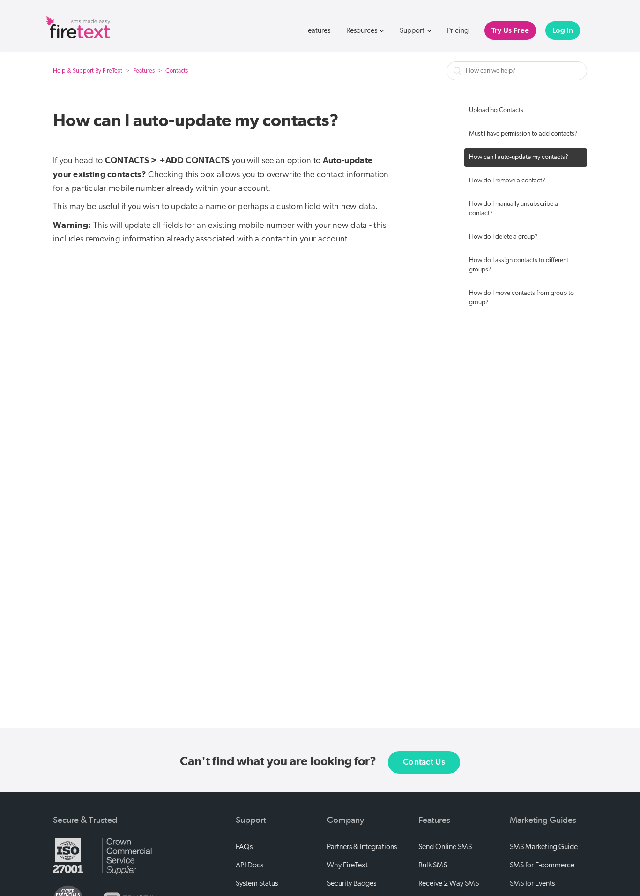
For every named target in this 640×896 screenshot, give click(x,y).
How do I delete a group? (503, 237)
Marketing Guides (543, 820)
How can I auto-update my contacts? (518, 157)
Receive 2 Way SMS (448, 883)
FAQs (244, 847)
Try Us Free (510, 30)
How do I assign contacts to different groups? (518, 265)
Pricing (458, 30)
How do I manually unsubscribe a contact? (513, 209)
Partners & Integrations (362, 847)
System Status (257, 883)
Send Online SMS (445, 847)
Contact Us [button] (424, 762)
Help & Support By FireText (87, 71)
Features (317, 30)
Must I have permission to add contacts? (523, 133)
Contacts (176, 71)
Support (413, 30)
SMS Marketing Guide (544, 847)
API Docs (249, 865)
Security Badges (351, 883)
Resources (362, 30)
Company (345, 820)
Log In (562, 30)
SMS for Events (532, 883)
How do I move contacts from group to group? (521, 298)
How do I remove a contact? (507, 180)
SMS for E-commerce (542, 865)
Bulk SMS (432, 865)
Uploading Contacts (496, 110)
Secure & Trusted (85, 820)
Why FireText (347, 865)
